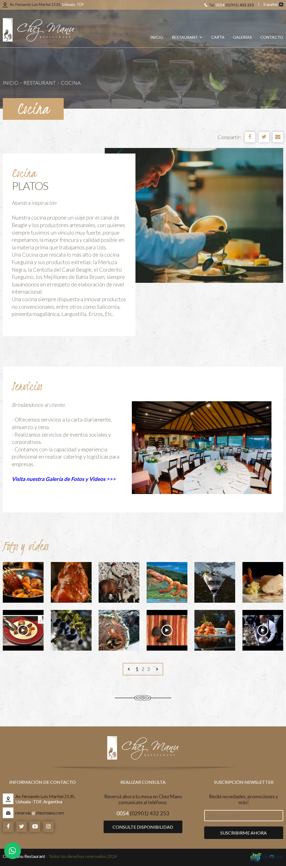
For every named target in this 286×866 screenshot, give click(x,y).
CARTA (218, 37)
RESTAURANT (185, 37)
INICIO (156, 37)
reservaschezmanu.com (39, 812)
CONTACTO (271, 37)
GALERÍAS (242, 37)
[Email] (278, 137)
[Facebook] (250, 137)
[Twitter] (264, 137)
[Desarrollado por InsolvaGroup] (266, 857)
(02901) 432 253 (142, 813)
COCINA (71, 83)
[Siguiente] (157, 669)
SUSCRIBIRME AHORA (243, 832)
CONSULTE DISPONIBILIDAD (143, 826)
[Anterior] (129, 669)
